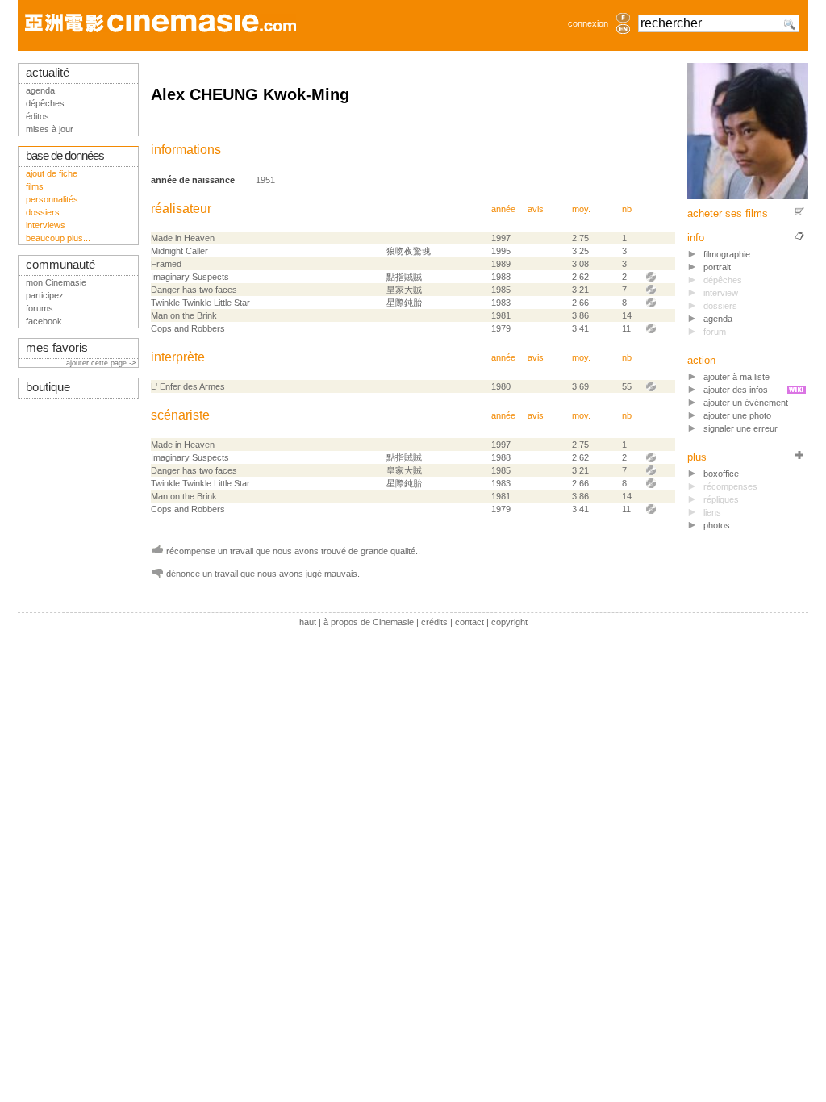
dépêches (45, 103)
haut (307, 622)
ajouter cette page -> (102, 363)
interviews (45, 225)
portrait (717, 267)
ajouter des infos (735, 389)
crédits (434, 622)
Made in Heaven (183, 238)
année (503, 209)
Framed (166, 264)
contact (469, 622)
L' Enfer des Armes (188, 386)
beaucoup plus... (58, 238)
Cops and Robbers (188, 328)
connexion (588, 23)
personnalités (52, 199)
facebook (44, 321)
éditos (37, 116)
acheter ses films (727, 213)
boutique (48, 387)
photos (716, 525)
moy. (581, 209)
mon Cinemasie (56, 282)
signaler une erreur (740, 428)
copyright (509, 622)
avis (536, 209)
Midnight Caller (179, 251)
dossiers (43, 212)
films (35, 186)
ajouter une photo (737, 415)
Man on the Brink (184, 315)
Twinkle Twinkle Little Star (200, 302)
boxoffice (721, 473)
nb (627, 209)
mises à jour (49, 129)
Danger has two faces (194, 289)
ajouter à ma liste (736, 377)
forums (39, 308)
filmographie (726, 254)
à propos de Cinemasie (368, 622)
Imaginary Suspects (190, 277)
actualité (47, 72)
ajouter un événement (745, 402)
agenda (717, 319)
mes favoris (57, 347)
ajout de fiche (51, 173)
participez (45, 295)
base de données (65, 155)
